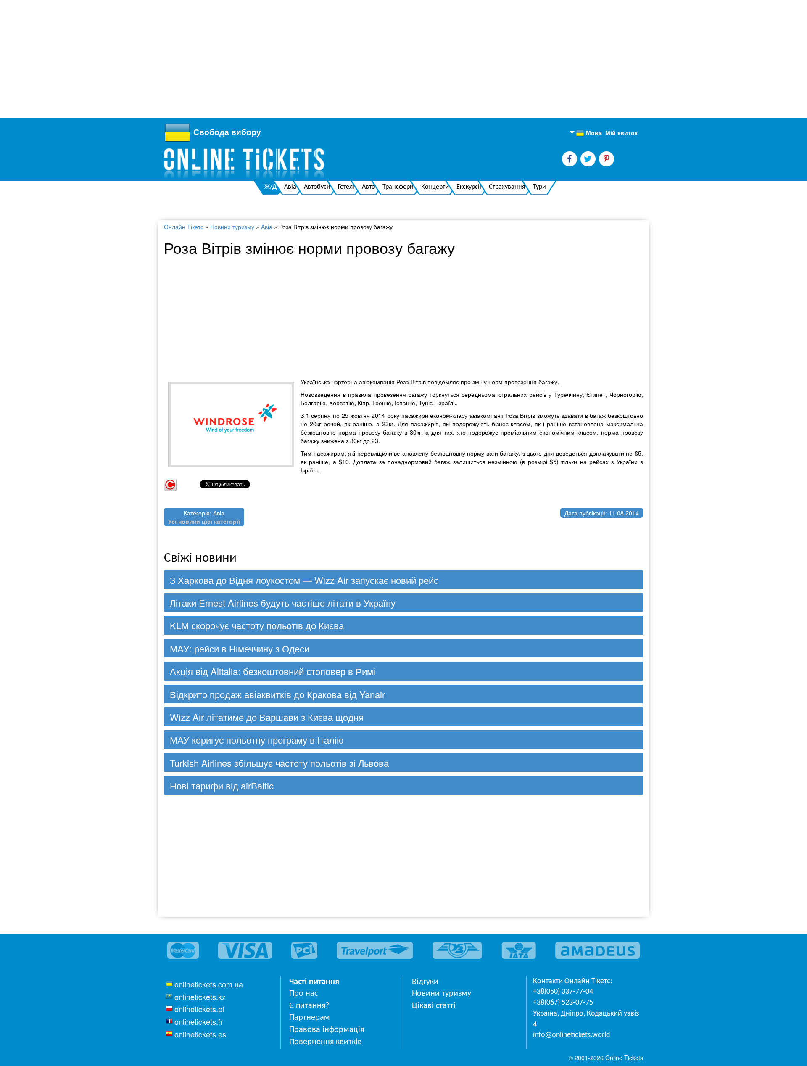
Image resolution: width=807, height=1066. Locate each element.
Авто (368, 187)
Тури (539, 187)
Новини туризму (232, 226)
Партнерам (309, 1017)
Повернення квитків (325, 1042)
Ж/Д (270, 187)
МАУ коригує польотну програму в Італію (257, 739)
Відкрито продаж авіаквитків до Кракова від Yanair (277, 694)
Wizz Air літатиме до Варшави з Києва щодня (267, 716)
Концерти (435, 187)
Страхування (507, 187)
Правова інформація (326, 1030)
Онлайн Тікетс (183, 226)
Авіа (290, 187)
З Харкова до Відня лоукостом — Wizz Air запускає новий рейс (304, 579)
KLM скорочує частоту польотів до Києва (257, 625)
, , (586, 1019)
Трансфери (398, 187)
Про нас (303, 993)
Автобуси (317, 187)
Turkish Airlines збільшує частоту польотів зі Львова (279, 762)
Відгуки (425, 982)
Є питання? (309, 1006)
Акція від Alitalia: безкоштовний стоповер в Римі (272, 671)
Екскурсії (468, 187)
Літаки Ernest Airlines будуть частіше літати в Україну (283, 602)
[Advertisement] (252, 59)
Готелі (346, 187)
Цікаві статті (434, 1006)
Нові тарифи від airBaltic (222, 785)
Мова (589, 132)
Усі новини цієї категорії (204, 521)
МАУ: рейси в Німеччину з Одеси (239, 648)
